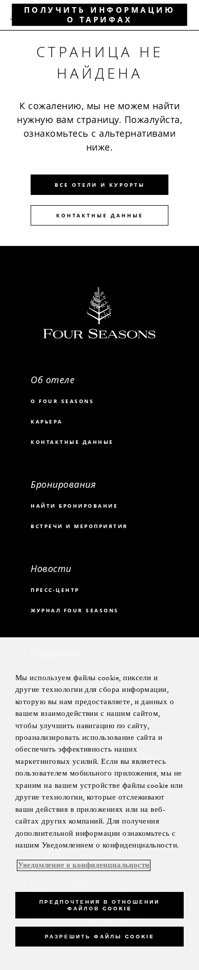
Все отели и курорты (100, 184)
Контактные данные (99, 215)
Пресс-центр (55, 589)
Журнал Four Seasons (75, 610)
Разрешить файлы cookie (99, 936)
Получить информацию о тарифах (100, 14)
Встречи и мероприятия (79, 526)
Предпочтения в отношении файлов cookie (99, 905)
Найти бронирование (74, 505)
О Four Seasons (62, 401)
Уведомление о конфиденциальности (84, 865)
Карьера (47, 421)
